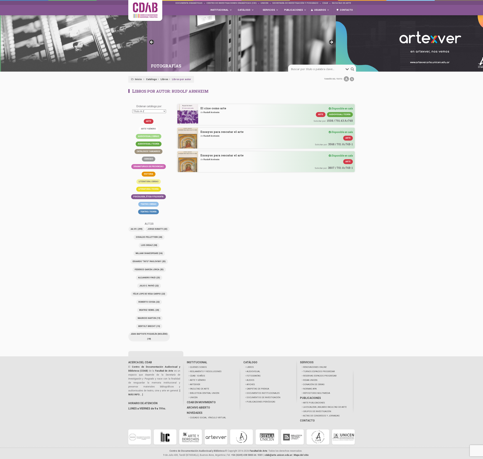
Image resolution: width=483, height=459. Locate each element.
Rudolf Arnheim (211, 112)
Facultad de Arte (341, 3)
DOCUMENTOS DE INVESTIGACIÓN (263, 397)
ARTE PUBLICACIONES (314, 403)
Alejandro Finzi (149, 277)
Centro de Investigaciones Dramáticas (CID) (231, 3)
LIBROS (250, 367)
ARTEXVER (195, 384)
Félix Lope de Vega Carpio (149, 294)
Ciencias (148, 159)
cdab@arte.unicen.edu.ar (278, 455)
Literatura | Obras (148, 182)
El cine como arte (213, 108)
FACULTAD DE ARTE (199, 389)
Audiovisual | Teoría (148, 144)
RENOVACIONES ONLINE (315, 367)
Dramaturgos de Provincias (149, 166)
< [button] (152, 42)
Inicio (138, 79)
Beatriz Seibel (149, 310)
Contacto (346, 10)
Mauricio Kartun (149, 318)
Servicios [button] (269, 10)
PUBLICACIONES (310, 397)
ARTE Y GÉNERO (198, 380)
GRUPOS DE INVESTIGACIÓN (317, 411)
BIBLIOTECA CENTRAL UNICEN (204, 393)
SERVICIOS (307, 362)
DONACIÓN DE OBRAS (314, 384)
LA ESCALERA (325, 407)
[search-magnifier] (352, 69)
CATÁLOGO (250, 362)
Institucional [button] (219, 10)
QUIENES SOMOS (198, 367)
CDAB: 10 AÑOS (197, 376)
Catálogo (151, 79)
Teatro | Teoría (148, 212)
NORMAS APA (310, 389)
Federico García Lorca (149, 269)
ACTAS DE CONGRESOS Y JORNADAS (321, 416)
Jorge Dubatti (157, 229)
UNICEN (264, 3)
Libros (164, 79)
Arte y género (148, 129)
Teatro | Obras (148, 204)
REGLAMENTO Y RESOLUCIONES (206, 371)
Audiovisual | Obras (148, 136)
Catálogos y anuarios (148, 151)
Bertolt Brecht (149, 326)
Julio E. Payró (149, 286)
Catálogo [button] (244, 10)
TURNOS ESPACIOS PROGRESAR (319, 371)
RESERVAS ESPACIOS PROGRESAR (320, 376)
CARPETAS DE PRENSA (258, 389)
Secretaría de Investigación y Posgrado (295, 3)
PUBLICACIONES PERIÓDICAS (261, 402)
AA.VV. (136, 229)
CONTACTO (307, 420)
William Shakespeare (149, 253)
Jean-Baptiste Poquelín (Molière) (149, 336)
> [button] (331, 42)
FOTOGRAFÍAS (254, 376)
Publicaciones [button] (293, 10)
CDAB (325, 3)
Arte (148, 121)
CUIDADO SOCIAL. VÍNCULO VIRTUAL (208, 417)
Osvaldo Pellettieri (149, 237)
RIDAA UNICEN (310, 380)
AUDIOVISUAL (253, 371)
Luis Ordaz (149, 245)
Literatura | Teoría (148, 189)
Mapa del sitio (301, 455)
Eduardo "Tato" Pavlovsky (149, 261)
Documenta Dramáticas (188, 3)
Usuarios (320, 10)
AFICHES (251, 384)
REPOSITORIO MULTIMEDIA (316, 393)
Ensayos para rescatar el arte (222, 132)
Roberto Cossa (149, 302)
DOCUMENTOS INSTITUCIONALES (263, 393)
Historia (148, 174)
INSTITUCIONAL (197, 362)
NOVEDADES (194, 412)
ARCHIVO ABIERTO (198, 407)
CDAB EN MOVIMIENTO (201, 402)
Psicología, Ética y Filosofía (148, 197)
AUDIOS (250, 380)
